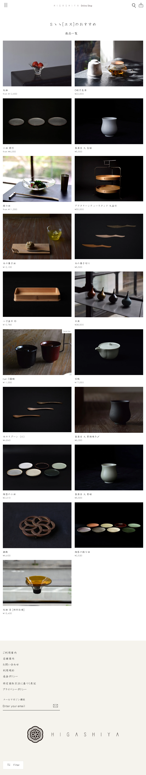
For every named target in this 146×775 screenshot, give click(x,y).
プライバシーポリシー (15, 689)
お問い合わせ (11, 664)
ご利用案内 (10, 652)
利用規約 (9, 670)
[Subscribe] (55, 706)
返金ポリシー (10, 676)
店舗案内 (9, 658)
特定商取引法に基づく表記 (19, 683)
